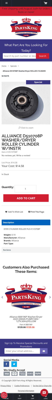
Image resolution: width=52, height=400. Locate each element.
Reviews (7, 250)
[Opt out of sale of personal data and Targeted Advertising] (4, 395)
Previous (2, 297)
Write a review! (23, 155)
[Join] (44, 351)
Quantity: (8, 187)
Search (42, 55)
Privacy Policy (6, 385)
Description (8, 222)
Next (50, 297)
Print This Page (37, 212)
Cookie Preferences (22, 385)
